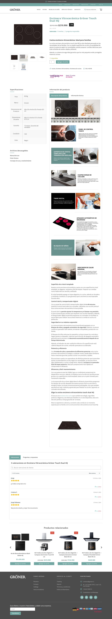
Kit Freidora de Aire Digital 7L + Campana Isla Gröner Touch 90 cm (44, 555)
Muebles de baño (54, 9)
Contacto (77, 9)
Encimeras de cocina (75, 68)
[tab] (59, 96)
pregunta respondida (72, 31)
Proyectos (84, 4)
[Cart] (101, 9)
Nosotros (76, 4)
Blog (60, 4)
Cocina (44, 9)
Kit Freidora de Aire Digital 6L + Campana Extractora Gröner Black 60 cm (67, 555)
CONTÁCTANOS (85, 576)
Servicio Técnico (67, 9)
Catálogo (67, 4)
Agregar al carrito (62, 62)
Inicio (39, 9)
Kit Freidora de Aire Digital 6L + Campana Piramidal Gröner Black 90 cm (91, 555)
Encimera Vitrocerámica (62, 68)
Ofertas (93, 4)
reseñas (60, 31)
